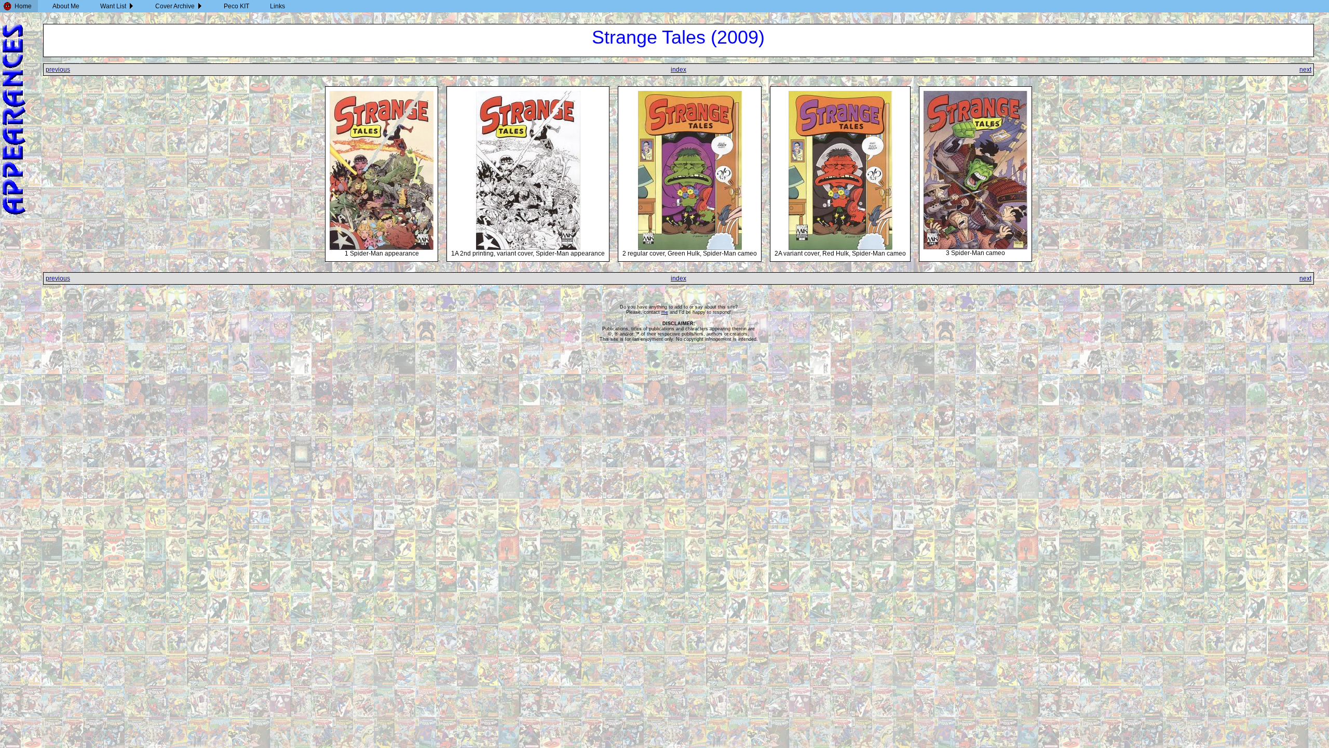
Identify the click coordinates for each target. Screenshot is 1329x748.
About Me (65, 6)
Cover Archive (175, 6)
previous (58, 69)
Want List (113, 6)
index (678, 69)
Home (23, 6)
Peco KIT (236, 6)
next (1305, 69)
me (664, 312)
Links (277, 6)
